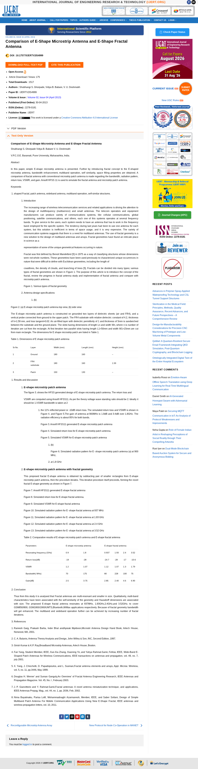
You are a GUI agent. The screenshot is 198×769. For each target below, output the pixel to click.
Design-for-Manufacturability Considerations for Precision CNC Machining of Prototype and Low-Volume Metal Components (169, 330)
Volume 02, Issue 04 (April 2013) (20, 37)
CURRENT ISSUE (163, 88)
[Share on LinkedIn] (82, 716)
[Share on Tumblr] (87, 716)
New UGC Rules (170, 100)
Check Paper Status (174, 32)
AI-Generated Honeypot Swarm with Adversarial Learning (169, 400)
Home (24, 20)
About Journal (37, 20)
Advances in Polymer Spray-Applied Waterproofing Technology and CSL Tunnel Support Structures (171, 295)
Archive (104, 20)
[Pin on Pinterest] (77, 716)
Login (171, 20)
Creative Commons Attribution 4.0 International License (89, 117)
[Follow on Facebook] (189, 2)
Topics (74, 20)
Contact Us (160, 20)
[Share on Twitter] (66, 716)
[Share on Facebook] (61, 716)
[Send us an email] (193, 2)
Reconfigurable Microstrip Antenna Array (31, 725)
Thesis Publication (139, 20)
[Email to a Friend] (72, 716)
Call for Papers (59, 20)
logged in (27, 744)
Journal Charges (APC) (174, 215)
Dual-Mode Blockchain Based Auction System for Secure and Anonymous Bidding (171, 452)
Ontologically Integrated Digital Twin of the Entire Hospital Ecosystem (172, 360)
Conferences (117, 20)
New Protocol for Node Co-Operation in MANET (114, 725)
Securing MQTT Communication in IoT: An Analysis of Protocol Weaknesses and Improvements (171, 417)
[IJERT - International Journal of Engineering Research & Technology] (11, 10)
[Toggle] (8, 129)
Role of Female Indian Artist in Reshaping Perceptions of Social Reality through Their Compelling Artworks (171, 436)
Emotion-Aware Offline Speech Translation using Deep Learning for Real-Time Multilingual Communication (172, 383)
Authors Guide (87, 20)
